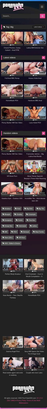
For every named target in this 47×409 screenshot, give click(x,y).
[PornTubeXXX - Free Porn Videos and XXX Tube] (19, 7)
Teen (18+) (8, 237)
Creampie (31, 214)
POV (15, 232)
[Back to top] (39, 402)
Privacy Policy (21, 400)
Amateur (8, 208)
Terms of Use (31, 400)
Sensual (26, 232)
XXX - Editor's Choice (12, 243)
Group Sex (8, 226)
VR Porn (22, 237)
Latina (34, 226)
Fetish (20, 220)
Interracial (22, 226)
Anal (18, 208)
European (8, 220)
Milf (6, 232)
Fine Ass (32, 220)
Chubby (19, 214)
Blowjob (7, 214)
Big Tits (41, 208)
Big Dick (29, 208)
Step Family (39, 232)
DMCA (13, 400)
